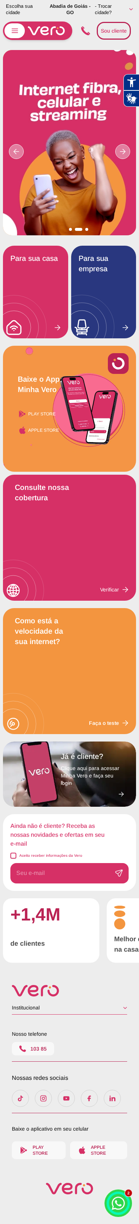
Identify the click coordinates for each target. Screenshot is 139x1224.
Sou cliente (114, 31)
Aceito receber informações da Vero (50, 855)
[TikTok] (20, 1098)
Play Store (42, 414)
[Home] (69, 990)
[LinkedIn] (112, 1098)
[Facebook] (89, 1098)
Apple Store (43, 430)
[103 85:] (84, 30)
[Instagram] (43, 1098)
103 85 (38, 1049)
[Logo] (69, 1188)
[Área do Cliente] (92, 792)
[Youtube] (66, 1098)
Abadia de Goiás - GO (70, 9)
